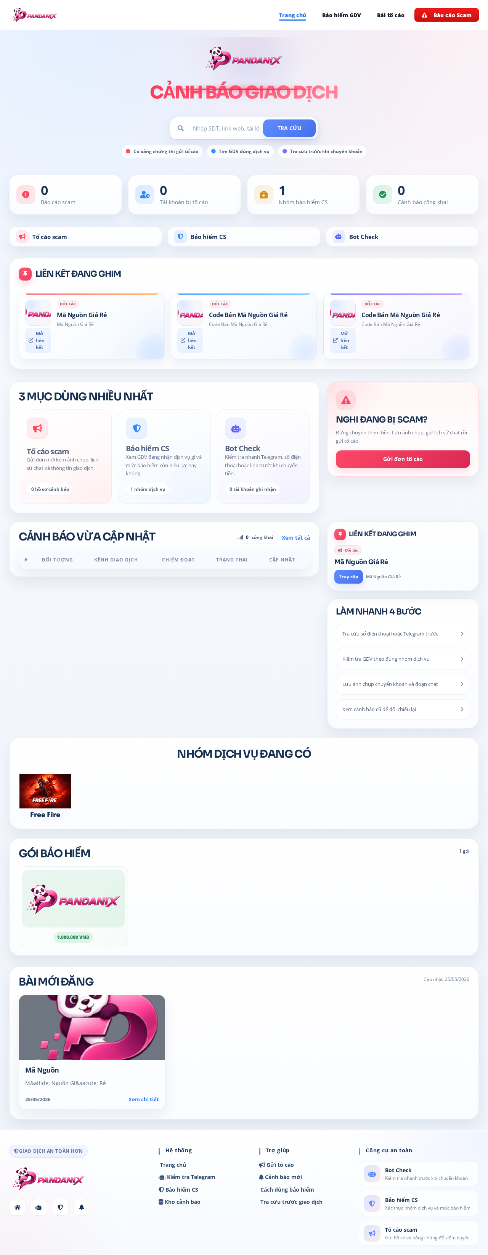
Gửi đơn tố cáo (403, 459)
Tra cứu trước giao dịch (291, 1201)
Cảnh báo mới (282, 1177)
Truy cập (348, 576)
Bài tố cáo (391, 15)
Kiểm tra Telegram (190, 1177)
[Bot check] (38, 1207)
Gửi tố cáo (279, 1164)
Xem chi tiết (143, 1099)
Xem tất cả (296, 537)
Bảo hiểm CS (208, 236)
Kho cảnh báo (182, 1201)
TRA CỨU (290, 128)
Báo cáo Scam (452, 15)
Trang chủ (292, 15)
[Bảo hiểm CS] (60, 1207)
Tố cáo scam (49, 236)
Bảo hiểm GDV (341, 15)
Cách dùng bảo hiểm (286, 1189)
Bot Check (363, 236)
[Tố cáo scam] (81, 1207)
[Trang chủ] (17, 1207)
